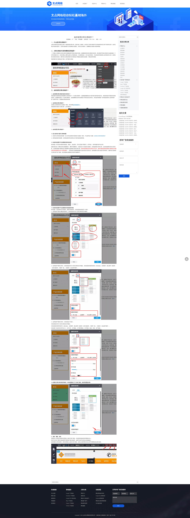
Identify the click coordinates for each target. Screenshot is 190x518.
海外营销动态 (123, 94)
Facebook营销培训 (100, 498)
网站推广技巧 (84, 500)
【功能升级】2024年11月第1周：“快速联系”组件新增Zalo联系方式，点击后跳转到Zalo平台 (128, 124)
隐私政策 (103, 515)
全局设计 (122, 62)
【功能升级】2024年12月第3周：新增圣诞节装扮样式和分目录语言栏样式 (128, 135)
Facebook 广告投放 (124, 86)
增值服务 (53, 500)
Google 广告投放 (124, 82)
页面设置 (122, 58)
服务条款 (98, 515)
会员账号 (122, 48)
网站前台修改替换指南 (101, 500)
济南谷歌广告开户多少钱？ (125, 118)
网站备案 (122, 73)
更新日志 (83, 495)
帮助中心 (122, 46)
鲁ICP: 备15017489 (111, 515)
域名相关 (122, 71)
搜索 (137, 37)
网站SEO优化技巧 (125, 97)
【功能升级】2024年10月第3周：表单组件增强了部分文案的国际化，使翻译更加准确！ (128, 120)
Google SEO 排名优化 (125, 88)
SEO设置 (122, 67)
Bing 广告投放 (123, 84)
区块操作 (122, 54)
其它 (121, 77)
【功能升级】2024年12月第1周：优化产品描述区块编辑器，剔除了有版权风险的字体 (128, 131)
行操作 (122, 56)
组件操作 (122, 52)
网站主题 (53, 495)
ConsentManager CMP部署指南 (125, 116)
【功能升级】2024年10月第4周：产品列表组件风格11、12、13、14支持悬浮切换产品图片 (128, 122)
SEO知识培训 (99, 503)
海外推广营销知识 (125, 79)
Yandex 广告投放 (124, 92)
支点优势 (53, 493)
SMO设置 (122, 69)
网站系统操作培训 (100, 493)
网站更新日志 (124, 99)
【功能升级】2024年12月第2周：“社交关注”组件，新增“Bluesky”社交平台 (128, 133)
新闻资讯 (53, 498)
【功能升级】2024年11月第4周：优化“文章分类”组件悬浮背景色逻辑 (128, 128)
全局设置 (122, 65)
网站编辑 (122, 50)
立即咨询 (58, 23)
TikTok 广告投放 (124, 90)
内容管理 (122, 60)
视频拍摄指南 (124, 107)
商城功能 (122, 75)
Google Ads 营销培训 (100, 495)
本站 (100, 39)
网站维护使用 (124, 102)
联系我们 (53, 503)
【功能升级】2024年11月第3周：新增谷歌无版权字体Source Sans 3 (128, 126)
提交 (124, 175)
